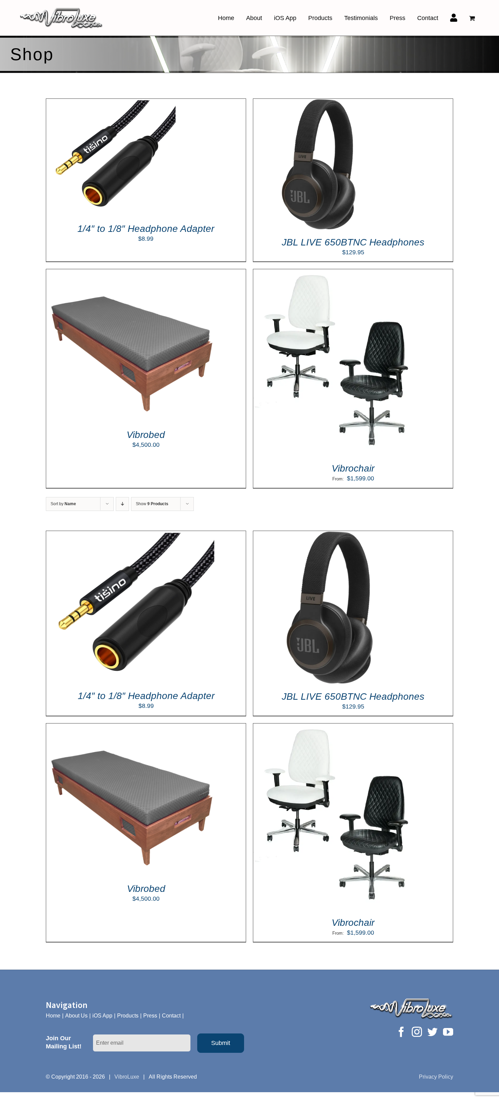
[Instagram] (417, 1032)
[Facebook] (401, 1032)
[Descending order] (122, 504)
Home (53, 1016)
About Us (76, 1016)
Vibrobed (146, 434)
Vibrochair (353, 468)
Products (127, 1016)
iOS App (102, 1016)
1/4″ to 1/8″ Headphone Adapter (145, 228)
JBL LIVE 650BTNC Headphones (353, 242)
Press (150, 1016)
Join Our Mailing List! (63, 1042)
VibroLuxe (126, 1077)
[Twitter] (432, 1032)
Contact (171, 1016)
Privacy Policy (436, 1077)
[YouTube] (448, 1032)
